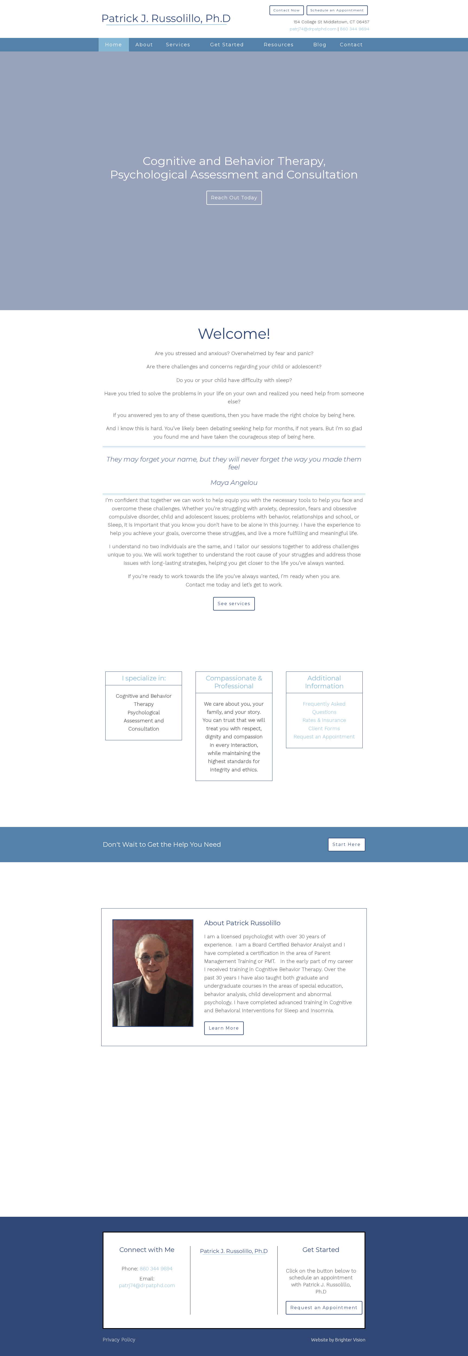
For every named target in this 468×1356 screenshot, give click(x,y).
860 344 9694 (354, 28)
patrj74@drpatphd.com (313, 28)
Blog (320, 45)
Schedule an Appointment (337, 10)
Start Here (347, 844)
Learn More (224, 1028)
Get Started (227, 45)
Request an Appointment (324, 737)
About (144, 45)
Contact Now (286, 10)
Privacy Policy (119, 1339)
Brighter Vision (350, 1339)
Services (178, 45)
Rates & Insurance (324, 720)
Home (113, 45)
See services (234, 603)
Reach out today (234, 198)
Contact (351, 45)
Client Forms (324, 728)
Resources (279, 45)
